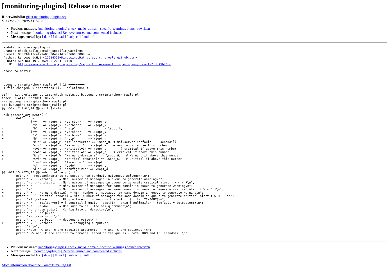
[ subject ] (74, 36)
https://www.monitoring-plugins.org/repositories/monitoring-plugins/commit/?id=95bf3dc (94, 64)
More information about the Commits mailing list (36, 265)
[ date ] (47, 36)
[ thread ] (59, 36)
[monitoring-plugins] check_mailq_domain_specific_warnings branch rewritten (94, 28)
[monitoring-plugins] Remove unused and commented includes (77, 32)
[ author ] (88, 36)
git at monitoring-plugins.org (46, 17)
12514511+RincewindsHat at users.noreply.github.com (90, 57)
